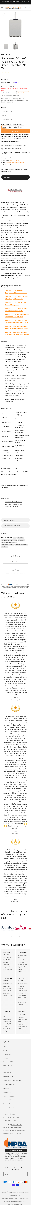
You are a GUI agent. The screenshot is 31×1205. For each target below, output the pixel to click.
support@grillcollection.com (15, 162)
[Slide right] (19, 936)
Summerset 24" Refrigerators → (9, 542)
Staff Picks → (14, 540)
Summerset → (21, 540)
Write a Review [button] (16, 562)
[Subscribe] (25, 1174)
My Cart (5, 1050)
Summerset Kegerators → (7, 544)
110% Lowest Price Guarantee (12, 1080)
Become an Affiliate (9, 1062)
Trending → (4, 546)
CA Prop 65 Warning (9, 1100)
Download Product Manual (13, 504)
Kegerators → (21, 537)
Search (5, 1046)
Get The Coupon (23, 93)
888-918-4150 (14, 160)
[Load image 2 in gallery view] (15, 46)
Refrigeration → (5, 540)
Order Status (7, 1054)
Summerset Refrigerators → (21, 544)
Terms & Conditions (9, 1096)
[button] (2, 7)
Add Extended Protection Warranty (12, 124)
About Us (6, 1088)
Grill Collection (17, 1188)
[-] (4, 127)
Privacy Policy (7, 1092)
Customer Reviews (9, 1076)
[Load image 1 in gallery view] (6, 46)
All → (15, 537)
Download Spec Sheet (12, 506)
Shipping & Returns (9, 1084)
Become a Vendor (8, 1104)
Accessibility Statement (10, 1107)
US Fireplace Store (8, 1065)
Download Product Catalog (13, 501)
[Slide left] (12, 936)
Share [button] (5, 533)
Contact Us (6, 1058)
